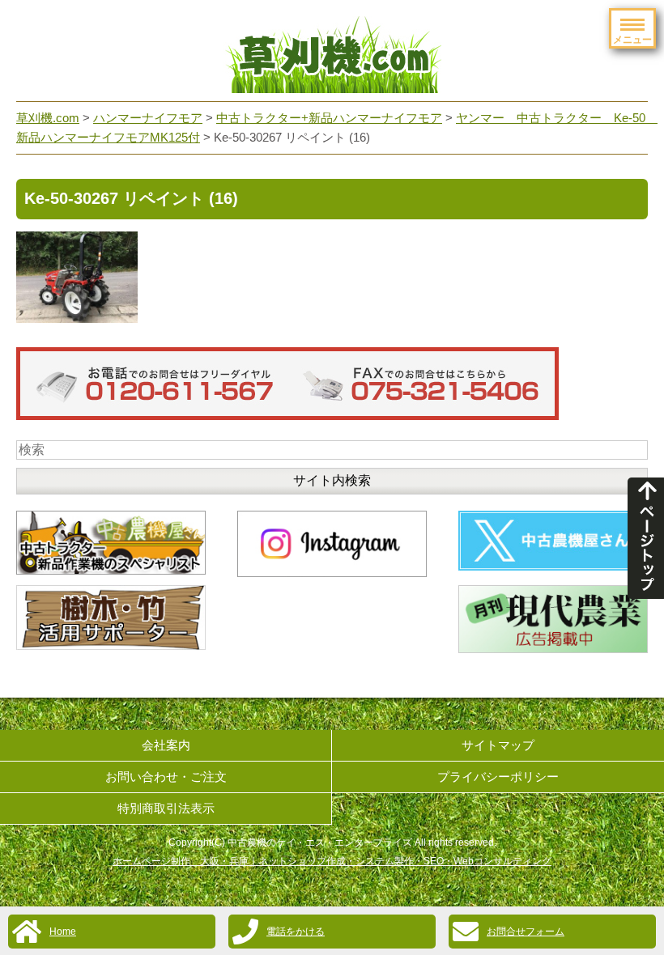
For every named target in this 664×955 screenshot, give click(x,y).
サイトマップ (498, 745)
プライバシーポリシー (498, 776)
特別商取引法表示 (166, 808)
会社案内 (166, 745)
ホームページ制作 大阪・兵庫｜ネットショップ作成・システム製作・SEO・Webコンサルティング (332, 861)
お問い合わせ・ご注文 (166, 776)
